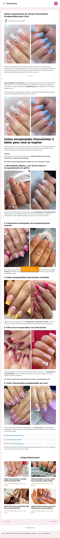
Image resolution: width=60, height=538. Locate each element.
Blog (16, 533)
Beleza (42, 447)
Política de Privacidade (24, 533)
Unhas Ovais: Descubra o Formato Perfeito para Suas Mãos (15, 480)
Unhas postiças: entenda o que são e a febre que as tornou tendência (43, 507)
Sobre (39, 533)
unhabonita (36, 72)
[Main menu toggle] (56, 3)
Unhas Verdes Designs (17, 443)
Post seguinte (53, 521)
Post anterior (6, 521)
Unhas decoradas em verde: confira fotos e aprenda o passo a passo (43, 480)
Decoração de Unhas (16, 439)
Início (3, 533)
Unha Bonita (11, 3)
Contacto (34, 533)
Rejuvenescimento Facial (16, 435)
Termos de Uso (46, 533)
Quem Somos (10, 533)
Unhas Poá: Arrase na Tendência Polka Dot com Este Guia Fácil (16, 507)
